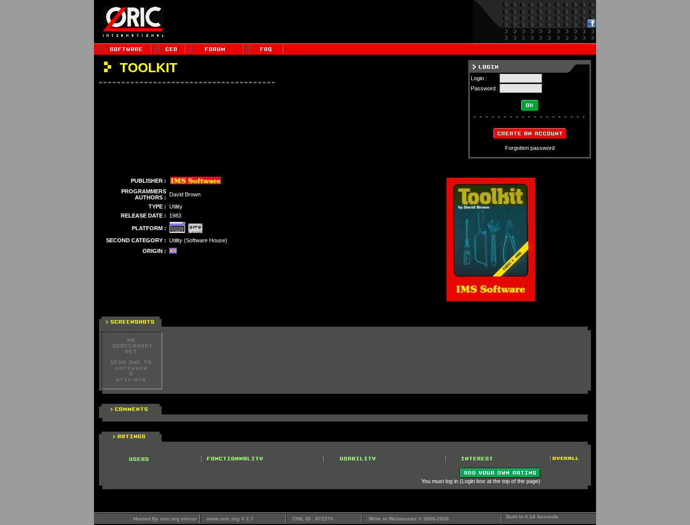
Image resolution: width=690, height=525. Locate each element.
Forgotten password (530, 148)
